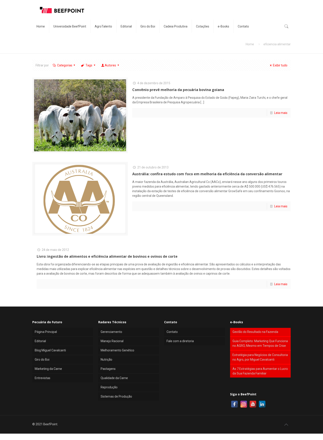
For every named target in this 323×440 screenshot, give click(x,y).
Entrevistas (42, 378)
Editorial (40, 341)
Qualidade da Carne (114, 378)
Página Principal (46, 332)
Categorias (64, 65)
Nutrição (106, 359)
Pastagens (108, 369)
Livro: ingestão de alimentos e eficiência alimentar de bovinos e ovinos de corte (107, 256)
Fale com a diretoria (180, 341)
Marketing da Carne (48, 369)
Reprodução (109, 387)
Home (250, 44)
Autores (110, 65)
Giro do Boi (42, 359)
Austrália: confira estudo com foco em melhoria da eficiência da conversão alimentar (207, 174)
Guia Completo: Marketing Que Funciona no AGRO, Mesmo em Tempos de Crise (260, 343)
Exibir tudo (280, 65)
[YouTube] (252, 404)
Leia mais (280, 113)
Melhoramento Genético (117, 350)
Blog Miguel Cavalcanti (50, 350)
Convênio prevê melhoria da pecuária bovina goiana (178, 89)
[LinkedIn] (262, 404)
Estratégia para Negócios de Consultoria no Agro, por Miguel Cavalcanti (260, 357)
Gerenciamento (111, 332)
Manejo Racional (112, 341)
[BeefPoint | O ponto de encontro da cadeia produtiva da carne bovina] (62, 10)
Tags (88, 65)
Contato (172, 332)
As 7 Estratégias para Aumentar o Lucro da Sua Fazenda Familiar (260, 371)
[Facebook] (234, 404)
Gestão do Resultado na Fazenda (255, 332)
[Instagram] (243, 404)
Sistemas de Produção (116, 396)
